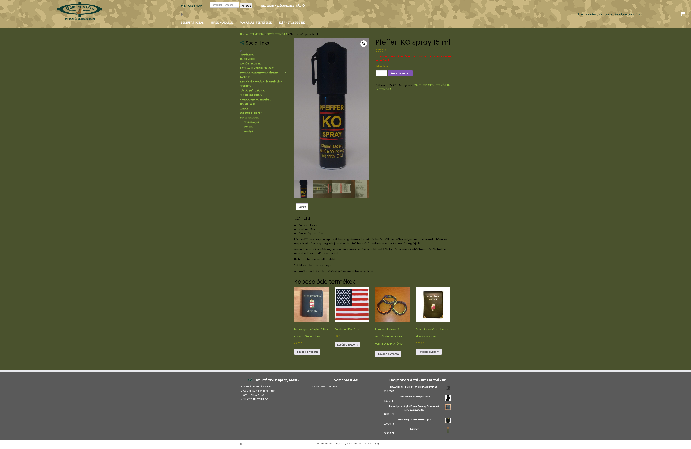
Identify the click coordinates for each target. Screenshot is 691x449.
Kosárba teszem (400, 73)
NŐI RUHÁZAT (247, 104)
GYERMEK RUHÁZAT (251, 113)
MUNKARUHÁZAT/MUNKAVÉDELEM (259, 72)
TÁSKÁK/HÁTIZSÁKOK (252, 90)
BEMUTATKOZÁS (192, 23)
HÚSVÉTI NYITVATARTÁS (252, 394)
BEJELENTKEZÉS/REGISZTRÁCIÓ (283, 6)
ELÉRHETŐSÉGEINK (292, 23)
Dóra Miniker (326, 443)
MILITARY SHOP (191, 6)
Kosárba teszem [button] (347, 344)
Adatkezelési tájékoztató (324, 386)
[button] (363, 43)
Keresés (246, 6)
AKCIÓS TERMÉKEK (250, 63)
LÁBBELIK (245, 77)
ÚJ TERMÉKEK (247, 59)
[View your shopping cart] (683, 13)
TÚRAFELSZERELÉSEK (251, 95)
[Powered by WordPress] (378, 443)
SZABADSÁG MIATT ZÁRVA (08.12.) (257, 386)
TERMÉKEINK (257, 34)
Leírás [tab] (302, 207)
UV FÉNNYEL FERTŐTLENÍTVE (254, 399)
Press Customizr (355, 443)
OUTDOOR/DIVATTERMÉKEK (255, 99)
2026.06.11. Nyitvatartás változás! (258, 390)
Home (244, 34)
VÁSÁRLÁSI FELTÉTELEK (256, 23)
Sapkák (248, 126)
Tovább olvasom (307, 352)
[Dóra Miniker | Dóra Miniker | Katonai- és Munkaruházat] (79, 11)
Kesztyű (248, 131)
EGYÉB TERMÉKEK (277, 34)
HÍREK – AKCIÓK (222, 23)
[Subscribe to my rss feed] (183, 14)
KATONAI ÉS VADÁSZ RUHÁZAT (257, 68)
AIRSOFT (245, 108)
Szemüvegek (251, 122)
